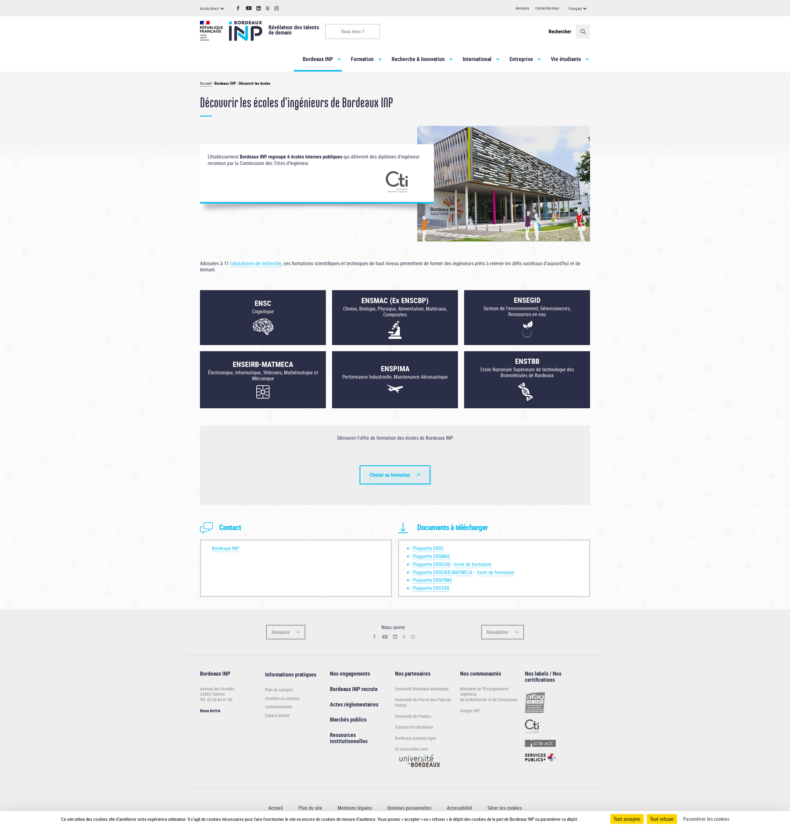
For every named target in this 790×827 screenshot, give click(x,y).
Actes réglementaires (354, 704)
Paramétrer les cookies (706, 819)
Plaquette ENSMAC (432, 556)
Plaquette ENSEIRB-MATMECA (442, 572)
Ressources (343, 735)
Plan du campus (279, 690)
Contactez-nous (547, 8)
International (477, 59)
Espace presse (277, 715)
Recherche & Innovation (418, 59)
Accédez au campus (282, 698)
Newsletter (497, 632)
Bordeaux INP (318, 59)
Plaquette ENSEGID (432, 564)
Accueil (205, 83)
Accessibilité (459, 807)
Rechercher (560, 31)
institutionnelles (349, 741)
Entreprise (521, 59)
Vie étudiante (566, 59)
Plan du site (310, 807)
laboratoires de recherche (255, 263)
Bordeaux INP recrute (354, 689)
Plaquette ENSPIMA (432, 580)
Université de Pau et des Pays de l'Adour (423, 702)
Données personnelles (409, 807)
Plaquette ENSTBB (431, 588)
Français (575, 8)
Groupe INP (470, 711)
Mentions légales (355, 807)
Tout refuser (662, 819)
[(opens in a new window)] (419, 770)
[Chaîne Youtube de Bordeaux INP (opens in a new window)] (249, 8)
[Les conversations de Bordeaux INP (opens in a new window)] (268, 8)
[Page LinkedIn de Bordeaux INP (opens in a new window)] (258, 8)
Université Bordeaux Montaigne (422, 689)
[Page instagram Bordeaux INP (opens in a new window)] (276, 8)
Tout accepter (627, 819)
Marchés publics (348, 719)
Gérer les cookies (505, 807)
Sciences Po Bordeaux (414, 727)
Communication (278, 707)
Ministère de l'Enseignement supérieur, (484, 691)
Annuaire (522, 8)
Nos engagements (350, 673)
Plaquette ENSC (428, 548)
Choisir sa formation (390, 474)
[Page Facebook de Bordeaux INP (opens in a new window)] (238, 8)
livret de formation (472, 564)
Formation (362, 59)
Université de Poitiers (413, 716)
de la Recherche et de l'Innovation (489, 699)
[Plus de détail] (591, 819)
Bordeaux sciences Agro (415, 738)
